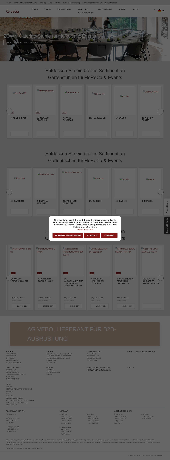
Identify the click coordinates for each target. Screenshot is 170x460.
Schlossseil (11, 376)
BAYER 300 (17, 201)
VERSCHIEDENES (105, 10)
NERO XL (147, 201)
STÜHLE (34, 10)
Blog (50, 3)
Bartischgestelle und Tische (58, 358)
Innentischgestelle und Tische (59, 356)
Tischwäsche (92, 360)
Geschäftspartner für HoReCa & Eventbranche (100, 3)
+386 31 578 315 (66, 421)
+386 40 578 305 (66, 432)
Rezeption (50, 370)
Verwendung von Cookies (85, 229)
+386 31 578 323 (120, 418)
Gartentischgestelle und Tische (60, 353)
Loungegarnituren (13, 362)
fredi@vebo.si (65, 434)
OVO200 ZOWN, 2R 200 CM (18, 280)
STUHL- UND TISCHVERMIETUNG (86, 11)
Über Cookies (11, 405)
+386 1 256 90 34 (120, 416)
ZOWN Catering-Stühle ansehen (22, 42)
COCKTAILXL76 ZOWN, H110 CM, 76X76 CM (124, 281)
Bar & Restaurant (53, 372)
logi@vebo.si (118, 423)
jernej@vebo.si (146, 418)
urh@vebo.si (119, 421)
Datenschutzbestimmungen (17, 403)
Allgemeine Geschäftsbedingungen (20, 400)
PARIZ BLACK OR (68, 119)
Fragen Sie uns (167, 206)
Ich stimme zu (92, 235)
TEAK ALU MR (97, 118)
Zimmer (49, 374)
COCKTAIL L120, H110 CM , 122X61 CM (95, 281)
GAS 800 (121, 201)
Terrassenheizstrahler (15, 374)
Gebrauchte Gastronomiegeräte (25, 3)
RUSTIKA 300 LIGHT (42, 202)
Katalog (43, 3)
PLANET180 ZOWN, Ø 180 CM (44, 280)
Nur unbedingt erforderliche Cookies (68, 235)
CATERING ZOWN (64, 10)
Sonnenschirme (12, 372)
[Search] (148, 11)
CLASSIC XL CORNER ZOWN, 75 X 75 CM (150, 281)
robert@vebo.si (93, 423)
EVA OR (121, 118)
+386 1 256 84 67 (13, 429)
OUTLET (135, 10)
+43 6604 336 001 (13, 427)
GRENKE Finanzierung (71, 3)
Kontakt (8, 3)
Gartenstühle (12, 353)
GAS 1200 (95, 201)
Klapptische (51, 360)
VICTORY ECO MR (147, 119)
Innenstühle (11, 356)
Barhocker (10, 358)
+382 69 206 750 (93, 418)
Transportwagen (94, 358)
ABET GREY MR (19, 118)
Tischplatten (52, 362)
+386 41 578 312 (93, 421)
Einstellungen (109, 235)
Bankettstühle (12, 360)
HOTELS (122, 10)
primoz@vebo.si (66, 423)
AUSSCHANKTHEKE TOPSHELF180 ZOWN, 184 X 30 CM (72, 282)
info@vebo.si (11, 431)
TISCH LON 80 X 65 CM (70, 202)
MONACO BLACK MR (43, 119)
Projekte (57, 3)
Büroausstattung (13, 379)
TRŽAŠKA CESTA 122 (13, 418)
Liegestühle (11, 370)
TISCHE (48, 10)
